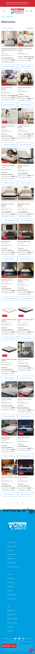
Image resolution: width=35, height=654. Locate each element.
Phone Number (8, 328)
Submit (17, 342)
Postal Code (7, 335)
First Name (6, 308)
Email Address (8, 321)
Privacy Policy (14, 348)
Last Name (6, 315)
